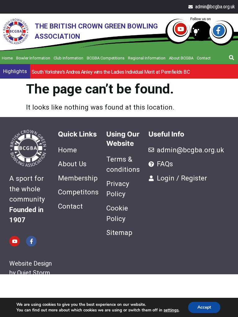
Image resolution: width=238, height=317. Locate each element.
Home (7, 58)
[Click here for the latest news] (200, 31)
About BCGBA (181, 58)
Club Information (68, 58)
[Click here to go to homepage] (14, 31)
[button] (231, 57)
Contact (204, 58)
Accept (204, 307)
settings (171, 310)
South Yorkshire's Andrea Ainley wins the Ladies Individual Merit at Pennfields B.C (111, 72)
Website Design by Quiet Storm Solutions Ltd (30, 273)
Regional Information (146, 58)
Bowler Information (33, 58)
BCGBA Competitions (106, 58)
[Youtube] (14, 241)
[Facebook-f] (31, 241)
